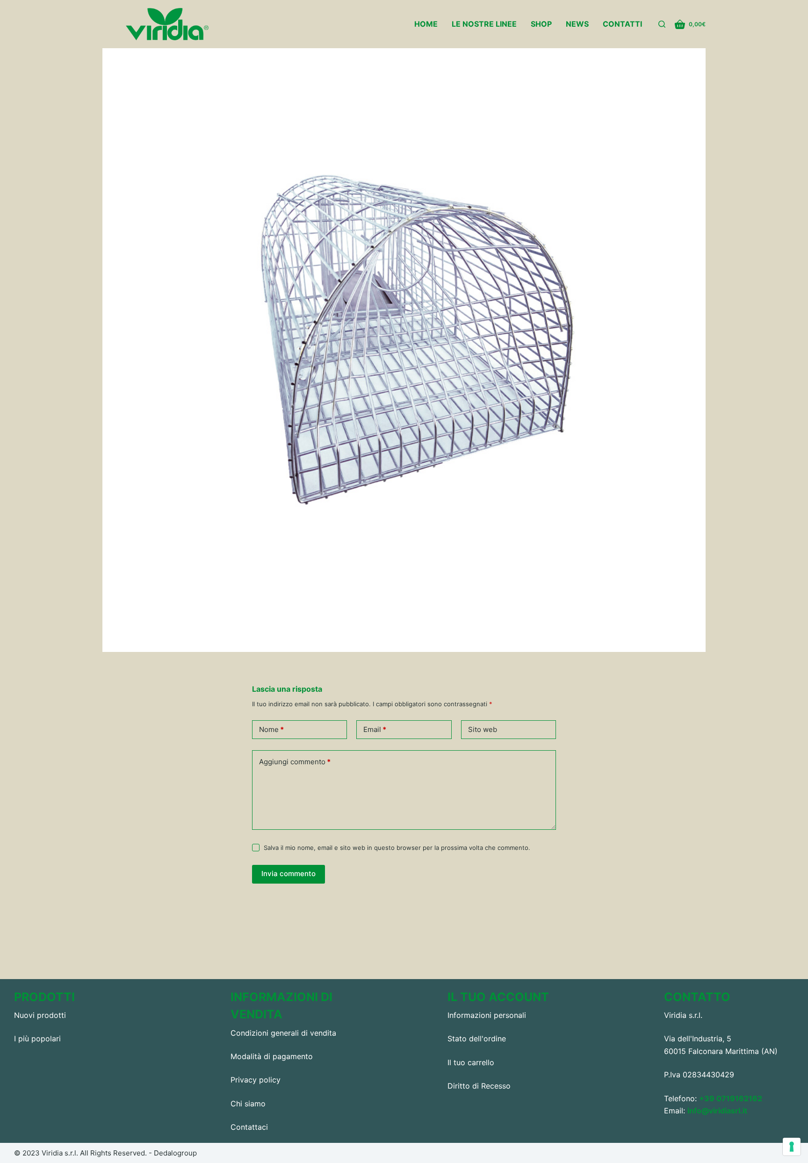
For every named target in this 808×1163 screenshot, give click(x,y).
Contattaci (249, 1127)
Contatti (622, 24)
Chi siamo (248, 1103)
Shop (541, 24)
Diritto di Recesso (479, 1085)
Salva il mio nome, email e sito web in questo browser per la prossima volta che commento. (397, 847)
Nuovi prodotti (40, 1015)
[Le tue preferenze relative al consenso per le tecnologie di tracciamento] (792, 1147)
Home (426, 24)
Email (374, 729)
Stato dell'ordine (476, 1038)
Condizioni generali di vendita (283, 1033)
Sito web (482, 729)
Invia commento (288, 873)
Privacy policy (256, 1079)
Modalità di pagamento (272, 1056)
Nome (271, 729)
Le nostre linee (484, 24)
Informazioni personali (486, 1015)
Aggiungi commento (295, 761)
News (577, 24)
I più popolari (37, 1038)
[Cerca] (661, 24)
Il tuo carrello (470, 1062)
